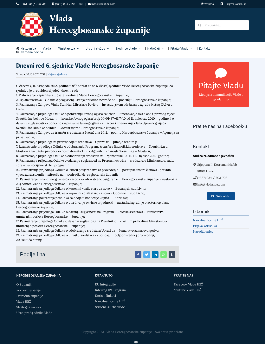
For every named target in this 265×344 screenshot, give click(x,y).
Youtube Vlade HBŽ (188, 290)
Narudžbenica (203, 231)
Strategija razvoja (28, 307)
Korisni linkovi (105, 296)
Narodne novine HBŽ (208, 220)
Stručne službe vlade (110, 307)
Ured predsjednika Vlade (34, 313)
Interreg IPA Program (110, 290)
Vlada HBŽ (23, 301)
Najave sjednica (57, 74)
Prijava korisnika (205, 226)
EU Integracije (105, 284)
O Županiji (24, 284)
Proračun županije (29, 296)
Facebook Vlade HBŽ (188, 284)
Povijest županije (28, 290)
